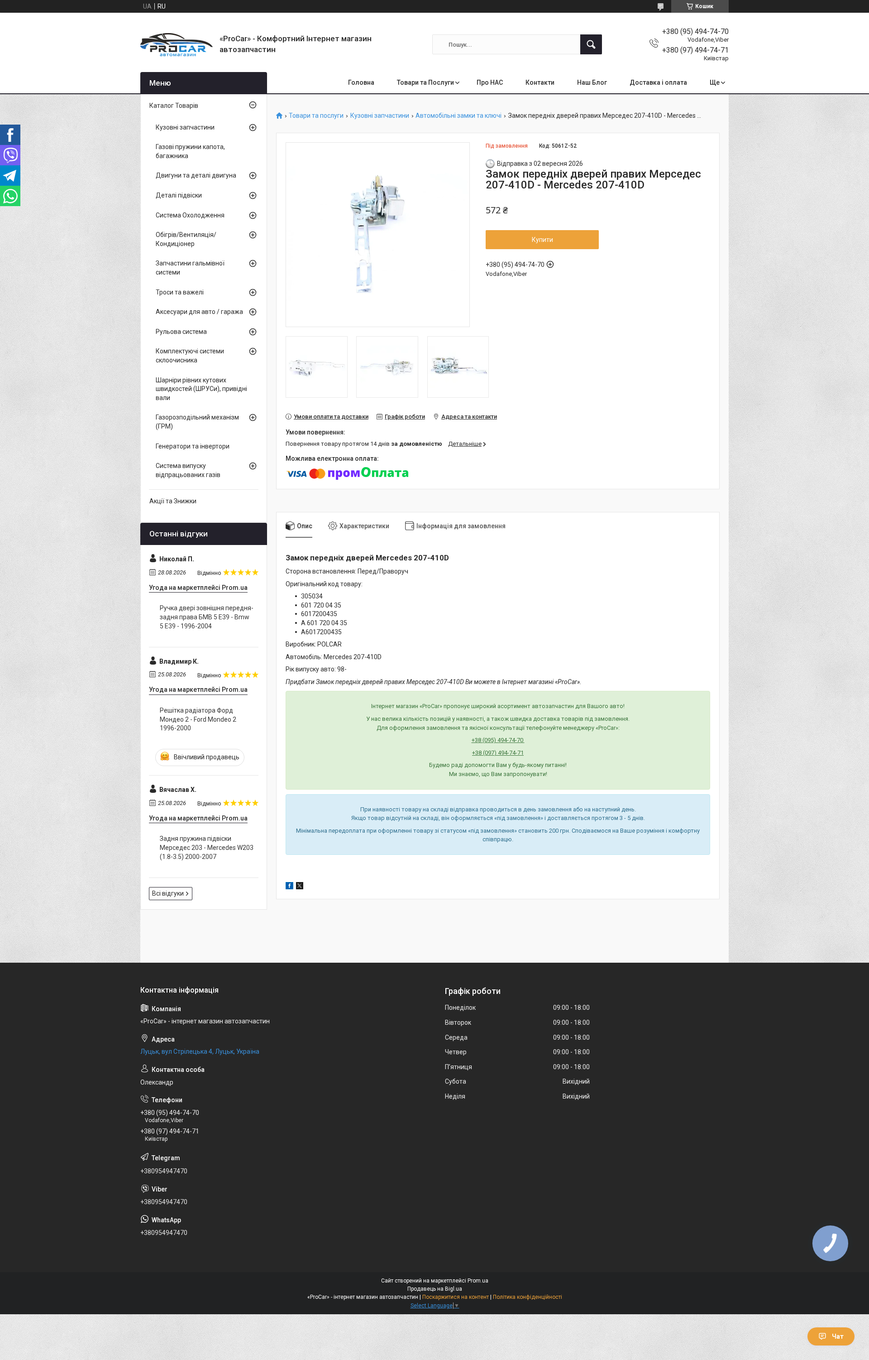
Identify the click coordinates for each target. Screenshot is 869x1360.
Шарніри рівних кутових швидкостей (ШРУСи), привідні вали (201, 388)
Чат (838, 1336)
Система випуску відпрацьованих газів (188, 470)
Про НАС (490, 82)
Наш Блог (592, 82)
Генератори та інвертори (192, 446)
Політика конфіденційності (527, 1297)
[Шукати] (591, 44)
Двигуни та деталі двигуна (196, 175)
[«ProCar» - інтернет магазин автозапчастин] (176, 44)
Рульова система (181, 331)
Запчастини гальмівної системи (190, 268)
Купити (542, 239)
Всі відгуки (168, 893)
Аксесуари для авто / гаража (199, 311)
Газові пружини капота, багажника (190, 151)
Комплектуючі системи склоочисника (190, 355)
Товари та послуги (316, 115)
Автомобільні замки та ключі (458, 115)
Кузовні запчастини (379, 115)
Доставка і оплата (658, 82)
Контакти (539, 82)
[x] (299, 887)
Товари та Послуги (425, 82)
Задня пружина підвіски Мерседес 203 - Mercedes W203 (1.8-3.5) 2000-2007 (206, 847)
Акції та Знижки (172, 501)
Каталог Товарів (173, 105)
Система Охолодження (190, 215)
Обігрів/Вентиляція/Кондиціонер (186, 239)
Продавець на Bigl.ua (434, 1289)
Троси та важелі (180, 292)
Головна (361, 82)
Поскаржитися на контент (455, 1297)
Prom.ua (478, 1281)
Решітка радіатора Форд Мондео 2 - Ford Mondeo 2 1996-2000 (198, 719)
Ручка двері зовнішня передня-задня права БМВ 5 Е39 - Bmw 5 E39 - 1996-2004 (206, 616)
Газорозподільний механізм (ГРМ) (197, 422)
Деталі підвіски (179, 195)
